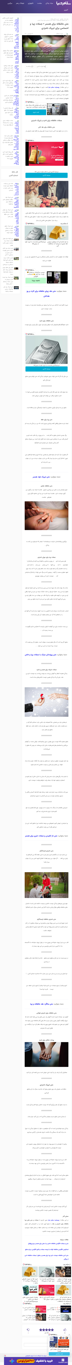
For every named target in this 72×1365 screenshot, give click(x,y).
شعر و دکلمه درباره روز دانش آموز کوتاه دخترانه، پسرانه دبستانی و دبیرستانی (8, 261)
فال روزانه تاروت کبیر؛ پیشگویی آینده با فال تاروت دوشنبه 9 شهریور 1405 (8, 84)
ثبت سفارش (59, 1354)
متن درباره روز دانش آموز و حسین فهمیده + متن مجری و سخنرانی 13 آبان (8, 251)
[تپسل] (26, 102)
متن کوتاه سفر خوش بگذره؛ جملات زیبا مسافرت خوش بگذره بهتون (8, 242)
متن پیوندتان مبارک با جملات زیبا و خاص (40, 654)
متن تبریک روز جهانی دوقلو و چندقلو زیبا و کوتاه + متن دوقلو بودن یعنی (8, 213)
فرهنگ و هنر (20, 3)
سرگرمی (10, 3)
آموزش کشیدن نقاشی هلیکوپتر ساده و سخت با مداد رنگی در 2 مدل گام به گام (7, 21)
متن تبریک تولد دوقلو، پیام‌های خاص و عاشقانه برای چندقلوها (8, 201)
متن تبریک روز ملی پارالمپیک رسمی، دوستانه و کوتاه (8, 289)
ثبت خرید (36, 112)
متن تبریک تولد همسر (41, 477)
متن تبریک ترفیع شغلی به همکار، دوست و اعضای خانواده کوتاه (9, 229)
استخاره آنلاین (13, 175)
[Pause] (49, 114)
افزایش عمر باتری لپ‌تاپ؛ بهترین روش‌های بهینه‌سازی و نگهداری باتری (8, 99)
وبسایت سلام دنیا (53, 87)
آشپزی (66, 10)
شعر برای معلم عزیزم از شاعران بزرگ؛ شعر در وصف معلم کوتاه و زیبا (8, 271)
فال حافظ (15, 172)
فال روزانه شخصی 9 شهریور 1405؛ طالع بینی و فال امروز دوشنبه (8, 111)
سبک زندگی (49, 3)
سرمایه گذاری (46, 175)
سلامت (39, 3)
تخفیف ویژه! (36, 280)
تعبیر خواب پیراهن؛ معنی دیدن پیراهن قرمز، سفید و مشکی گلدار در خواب (8, 69)
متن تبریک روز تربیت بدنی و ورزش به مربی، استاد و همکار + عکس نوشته (7, 280)
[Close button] (69, 1334)
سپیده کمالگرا (59, 33)
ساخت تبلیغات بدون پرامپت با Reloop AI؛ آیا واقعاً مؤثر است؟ (8, 123)
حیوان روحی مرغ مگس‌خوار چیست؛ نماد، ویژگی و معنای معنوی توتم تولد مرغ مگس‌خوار (8, 140)
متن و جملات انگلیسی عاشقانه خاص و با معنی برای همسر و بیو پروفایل (48, 1244)
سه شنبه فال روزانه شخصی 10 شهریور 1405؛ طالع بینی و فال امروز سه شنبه (8, 38)
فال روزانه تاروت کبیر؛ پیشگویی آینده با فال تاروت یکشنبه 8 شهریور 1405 (8, 155)
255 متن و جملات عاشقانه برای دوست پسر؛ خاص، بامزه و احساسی (8, 187)
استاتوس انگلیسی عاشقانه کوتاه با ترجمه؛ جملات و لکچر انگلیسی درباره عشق (46, 1249)
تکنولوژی (30, 3)
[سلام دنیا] (63, 3)
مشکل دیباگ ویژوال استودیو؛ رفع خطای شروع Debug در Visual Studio (8, 54)
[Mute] (51, 114)
